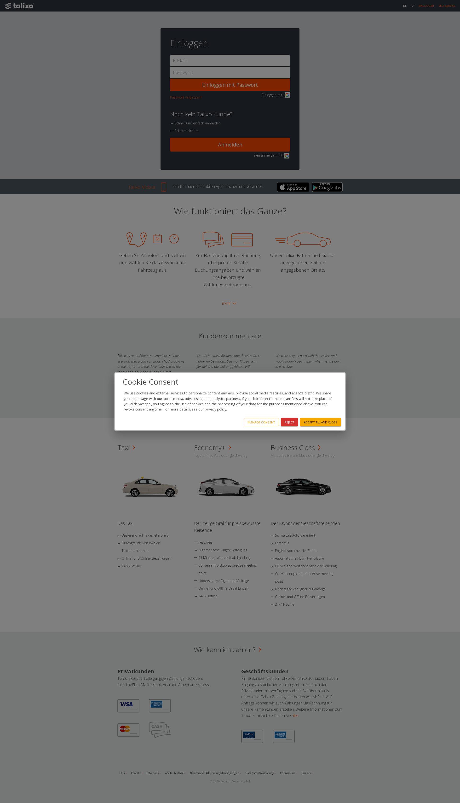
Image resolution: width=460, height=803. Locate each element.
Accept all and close (320, 422)
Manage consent (261, 422)
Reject (289, 422)
